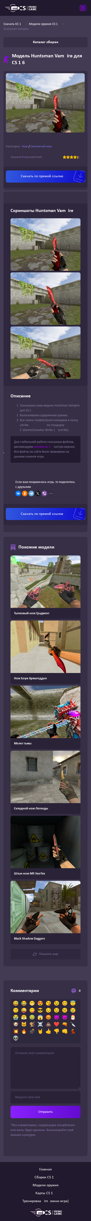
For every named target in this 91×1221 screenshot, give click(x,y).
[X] (38, 493)
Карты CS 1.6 (45, 1193)
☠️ (40, 1024)
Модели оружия (46, 1185)
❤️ (57, 1024)
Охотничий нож (41, 146)
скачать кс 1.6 (43, 447)
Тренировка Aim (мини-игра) (45, 1201)
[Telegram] (31, 493)
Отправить (45, 1112)
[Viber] (44, 493)
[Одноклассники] (25, 493)
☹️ (65, 1010)
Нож (25, 146)
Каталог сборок (45, 42)
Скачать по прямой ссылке (42, 176)
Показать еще (48, 954)
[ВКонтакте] (18, 493)
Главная (45, 1169)
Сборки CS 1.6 (45, 1177)
